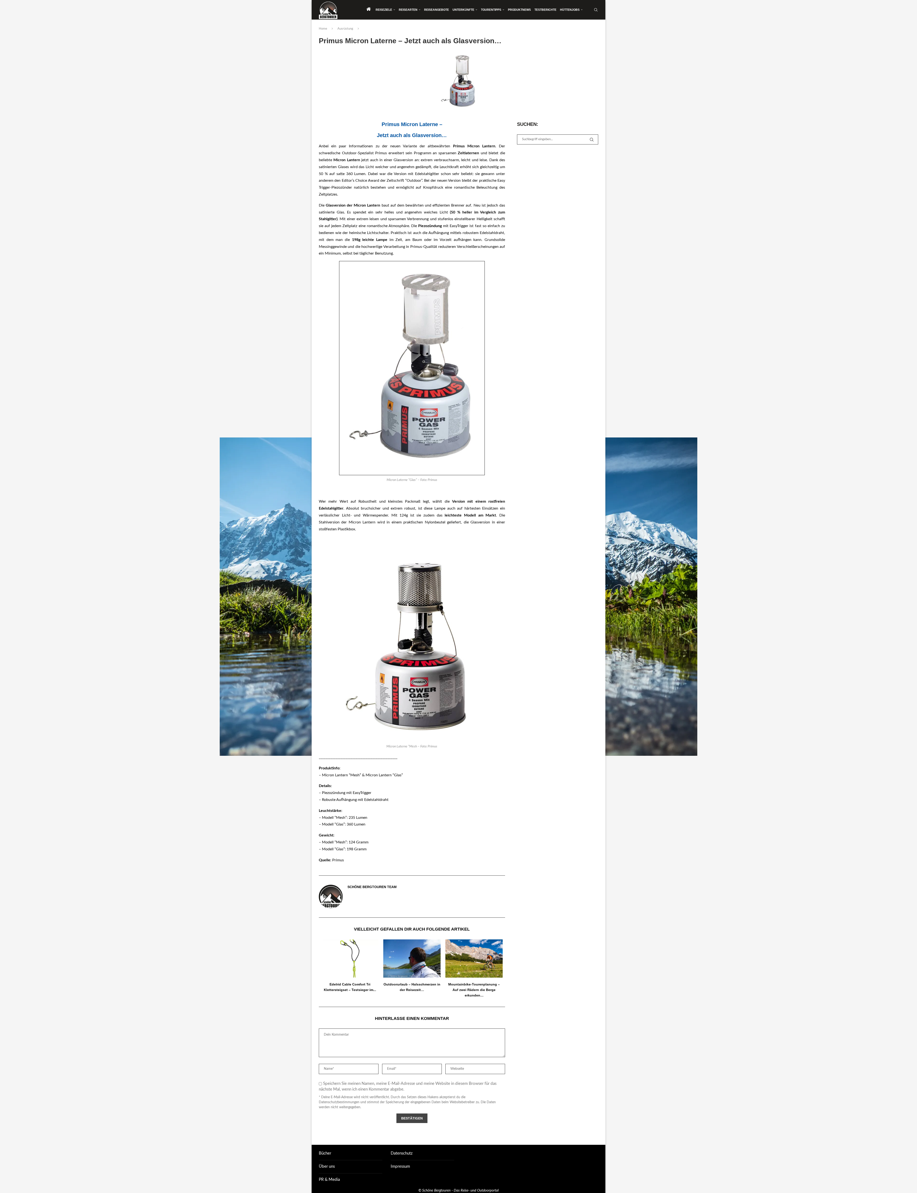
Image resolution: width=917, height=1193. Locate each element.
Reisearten (408, 9)
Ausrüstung (345, 28)
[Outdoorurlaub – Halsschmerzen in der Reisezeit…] (412, 958)
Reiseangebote (436, 9)
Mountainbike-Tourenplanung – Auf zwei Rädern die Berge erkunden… (474, 989)
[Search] (595, 9)
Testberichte (545, 9)
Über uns (327, 1166)
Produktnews (519, 9)
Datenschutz (402, 1153)
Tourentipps (491, 9)
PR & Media (329, 1179)
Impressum (400, 1166)
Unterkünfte (463, 9)
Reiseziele (384, 9)
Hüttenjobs (570, 9)
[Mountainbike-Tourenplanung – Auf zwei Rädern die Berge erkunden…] (474, 958)
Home (323, 28)
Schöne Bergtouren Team (372, 887)
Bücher (325, 1153)
